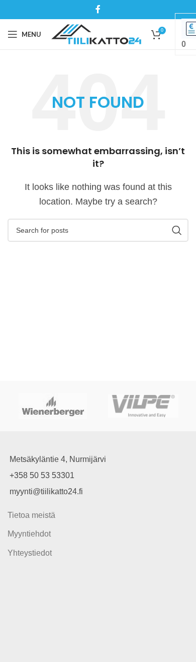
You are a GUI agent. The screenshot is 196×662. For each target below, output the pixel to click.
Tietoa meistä (31, 515)
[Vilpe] (143, 406)
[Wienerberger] (53, 406)
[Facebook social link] (98, 9)
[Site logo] (96, 33)
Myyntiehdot (29, 533)
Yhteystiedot (30, 553)
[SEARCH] (176, 230)
